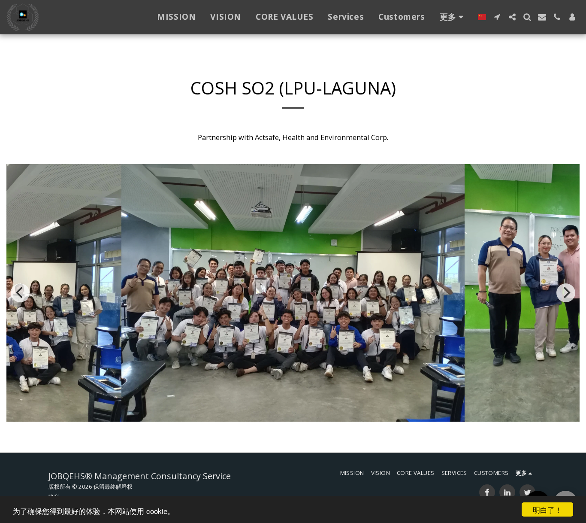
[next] (565, 292)
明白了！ (547, 509)
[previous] (20, 292)
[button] (497, 17)
